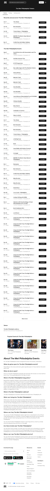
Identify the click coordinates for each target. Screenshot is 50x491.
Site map (38, 483)
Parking (10, 13)
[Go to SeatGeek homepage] (5, 2)
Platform (40, 463)
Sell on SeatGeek (31, 470)
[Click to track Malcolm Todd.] (38, 341)
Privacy (32, 483)
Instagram (40, 454)
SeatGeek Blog (30, 464)
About (28, 450)
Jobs (28, 452)
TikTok (39, 457)
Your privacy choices (19, 483)
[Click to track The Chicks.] (21, 341)
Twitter (39, 450)
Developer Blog (41, 465)
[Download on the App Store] (8, 457)
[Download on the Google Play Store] (18, 457)
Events (5, 13)
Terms (27, 483)
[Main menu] (45, 2)
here (40, 436)
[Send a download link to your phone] (23, 451)
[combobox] (17, 2)
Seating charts (17, 13)
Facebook (40, 452)
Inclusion (29, 454)
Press (28, 466)
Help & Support (30, 468)
